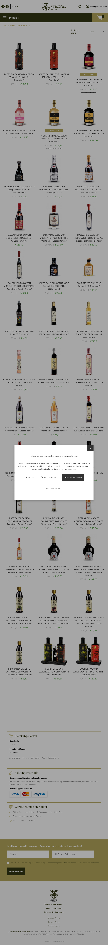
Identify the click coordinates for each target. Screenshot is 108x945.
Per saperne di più (54, 488)
